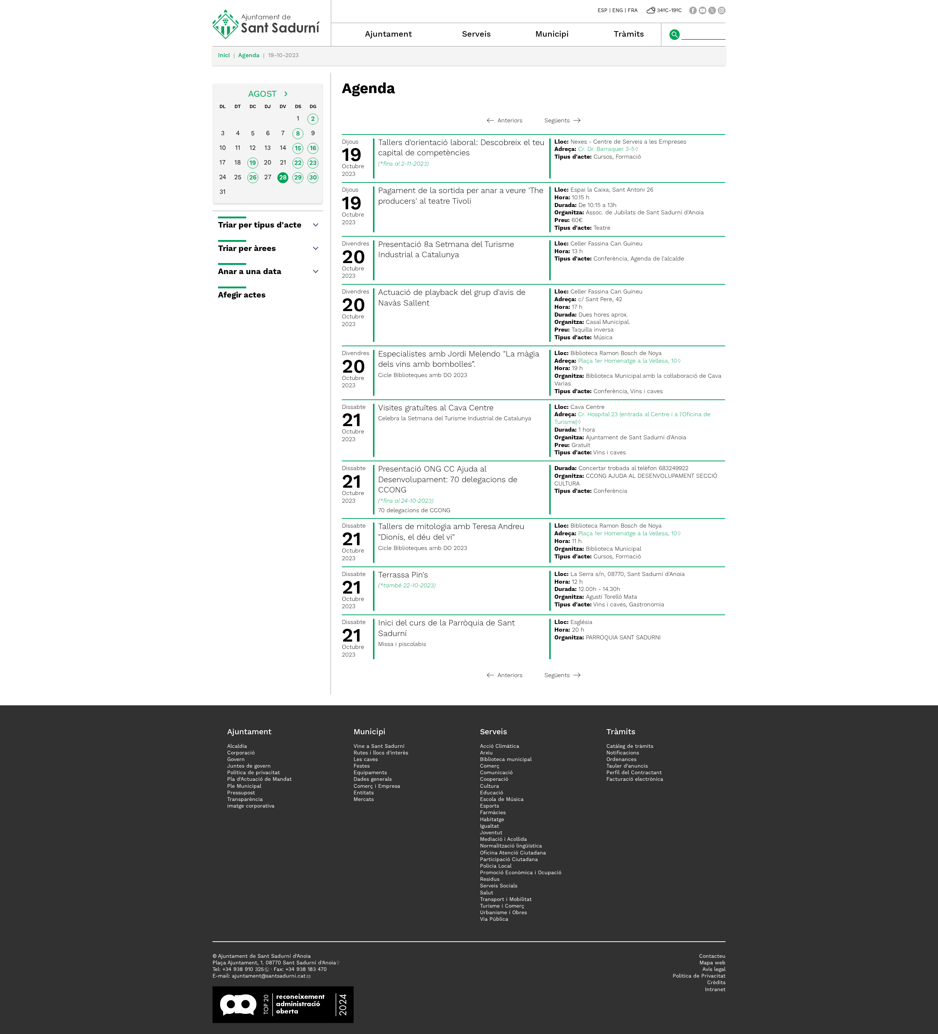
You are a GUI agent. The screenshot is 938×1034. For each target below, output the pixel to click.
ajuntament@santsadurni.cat (269, 976)
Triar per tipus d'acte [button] (260, 225)
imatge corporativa (250, 806)
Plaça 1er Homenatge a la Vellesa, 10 (627, 361)
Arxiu (486, 753)
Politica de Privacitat (699, 976)
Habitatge (492, 819)
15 (298, 148)
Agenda (248, 56)
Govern (236, 759)
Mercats (364, 799)
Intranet (715, 989)
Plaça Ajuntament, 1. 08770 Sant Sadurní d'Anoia (274, 962)
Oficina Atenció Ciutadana (513, 853)
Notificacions (622, 753)
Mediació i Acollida (503, 839)
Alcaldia (237, 746)
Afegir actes (242, 295)
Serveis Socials (498, 886)
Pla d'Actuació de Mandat (259, 779)
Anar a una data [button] (249, 272)
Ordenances (621, 759)
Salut (486, 892)
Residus (489, 879)
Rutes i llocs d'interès (381, 753)
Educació (491, 792)
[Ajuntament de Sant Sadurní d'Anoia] (272, 37)
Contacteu (712, 956)
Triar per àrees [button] (247, 249)
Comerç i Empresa (377, 786)
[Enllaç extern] (283, 1004)
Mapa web (712, 962)
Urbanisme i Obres (503, 912)
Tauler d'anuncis (627, 766)
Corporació (241, 753)
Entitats (364, 792)
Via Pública (494, 919)
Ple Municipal (244, 786)
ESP (603, 10)
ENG (617, 10)
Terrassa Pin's (403, 575)
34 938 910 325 (244, 969)
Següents (557, 121)
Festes (362, 766)
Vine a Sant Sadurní (379, 746)
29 (298, 178)
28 (283, 178)
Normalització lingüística (511, 846)
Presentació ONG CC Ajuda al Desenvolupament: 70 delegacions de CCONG (447, 479)
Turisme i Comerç (502, 906)
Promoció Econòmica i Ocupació (520, 872)
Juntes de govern (249, 766)
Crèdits (716, 982)
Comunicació (496, 772)
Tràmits (629, 34)
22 (298, 163)
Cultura (489, 786)
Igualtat (489, 826)
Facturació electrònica (634, 779)
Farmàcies (493, 812)
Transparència (245, 799)
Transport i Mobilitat (506, 899)
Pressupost (241, 792)
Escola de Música (502, 799)
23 (313, 163)
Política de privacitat (253, 772)
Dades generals (373, 779)
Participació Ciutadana (509, 859)
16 (313, 148)
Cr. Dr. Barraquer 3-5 (606, 149)
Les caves (366, 759)
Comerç (489, 766)
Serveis (476, 34)
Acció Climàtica (499, 746)
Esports (489, 806)
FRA (633, 10)
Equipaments (370, 772)
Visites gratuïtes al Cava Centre (436, 408)
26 (252, 178)
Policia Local (496, 866)
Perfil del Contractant (634, 772)
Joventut (491, 832)
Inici (224, 56)
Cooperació (494, 779)
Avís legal (713, 969)
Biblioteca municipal (506, 759)
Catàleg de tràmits (629, 746)
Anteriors (510, 121)
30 (313, 178)
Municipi (552, 34)
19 (253, 163)
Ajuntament (388, 34)
